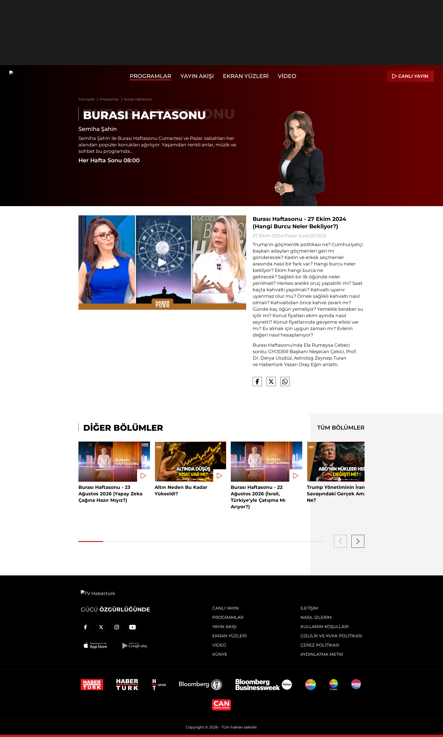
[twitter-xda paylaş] (271, 381)
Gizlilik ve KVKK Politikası (331, 635)
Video (287, 76)
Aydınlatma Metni (321, 654)
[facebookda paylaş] (257, 381)
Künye (219, 654)
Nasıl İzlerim (316, 617)
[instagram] (116, 627)
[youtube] (132, 627)
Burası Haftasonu (138, 99)
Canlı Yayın (225, 608)
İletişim (309, 608)
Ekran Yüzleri (246, 76)
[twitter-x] (101, 627)
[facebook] (85, 627)
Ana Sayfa (86, 99)
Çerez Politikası (319, 645)
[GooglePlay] (134, 645)
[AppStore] (95, 645)
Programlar (150, 76)
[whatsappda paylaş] (285, 381)
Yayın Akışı (197, 76)
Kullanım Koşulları (324, 626)
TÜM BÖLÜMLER (341, 427)
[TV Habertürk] (26, 76)
